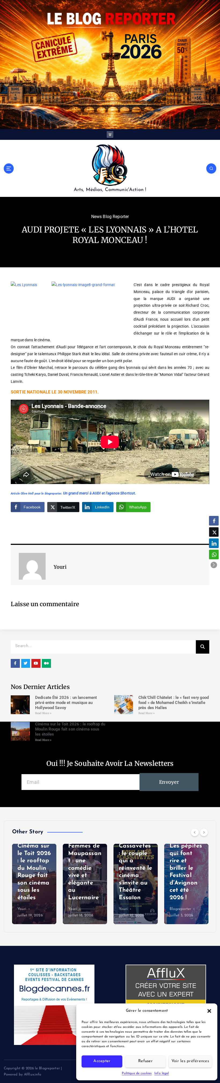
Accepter (101, 1061)
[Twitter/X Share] (214, 532)
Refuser (145, 1061)
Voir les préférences (190, 1061)
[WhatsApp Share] (214, 554)
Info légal (161, 1073)
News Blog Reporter (110, 216)
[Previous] (195, 832)
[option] (34, 884)
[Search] (202, 647)
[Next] (204, 832)
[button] (209, 1011)
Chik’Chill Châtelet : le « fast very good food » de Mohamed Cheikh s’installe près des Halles (173, 702)
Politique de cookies (137, 1073)
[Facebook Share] (214, 521)
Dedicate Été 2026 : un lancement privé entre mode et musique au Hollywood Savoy (66, 702)
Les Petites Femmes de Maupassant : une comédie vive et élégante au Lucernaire (84, 868)
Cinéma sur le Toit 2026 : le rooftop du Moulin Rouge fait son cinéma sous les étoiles (70, 729)
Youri (22, 909)
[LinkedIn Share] (214, 543)
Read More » (43, 713)
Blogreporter (180, 909)
